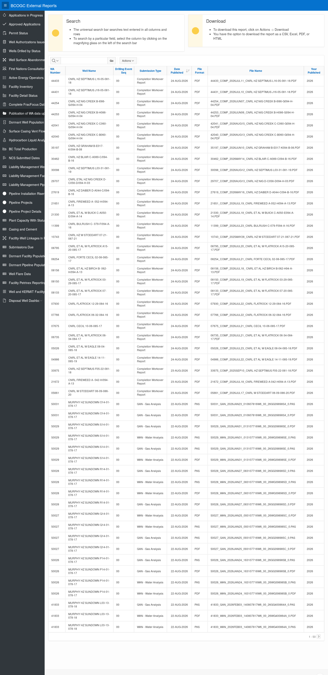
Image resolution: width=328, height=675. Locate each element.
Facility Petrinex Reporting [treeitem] (27, 282)
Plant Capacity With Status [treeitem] (27, 220)
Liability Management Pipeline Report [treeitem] (35, 184)
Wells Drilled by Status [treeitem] (24, 51)
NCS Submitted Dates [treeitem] (24, 158)
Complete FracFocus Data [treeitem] (27, 104)
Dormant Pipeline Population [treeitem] (29, 265)
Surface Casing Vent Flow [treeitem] (27, 131)
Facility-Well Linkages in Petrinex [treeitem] (32, 238)
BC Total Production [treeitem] (23, 149)
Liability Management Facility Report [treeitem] (34, 175)
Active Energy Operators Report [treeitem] (31, 77)
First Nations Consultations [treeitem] (28, 68)
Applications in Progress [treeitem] (26, 15)
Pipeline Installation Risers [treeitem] (27, 193)
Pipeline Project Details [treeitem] (25, 211)
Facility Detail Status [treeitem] (23, 95)
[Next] (319, 636)
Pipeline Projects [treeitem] (20, 202)
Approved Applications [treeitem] (24, 24)
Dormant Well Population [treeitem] (26, 122)
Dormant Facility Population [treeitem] (28, 256)
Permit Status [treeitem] (18, 33)
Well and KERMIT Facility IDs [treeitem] (29, 291)
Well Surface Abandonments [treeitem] (29, 60)
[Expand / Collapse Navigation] (5, 5)
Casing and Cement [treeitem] (23, 229)
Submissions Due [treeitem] (21, 247)
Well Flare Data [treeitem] (20, 274)
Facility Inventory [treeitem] (21, 86)
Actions (126, 60)
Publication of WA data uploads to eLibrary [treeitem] (39, 113)
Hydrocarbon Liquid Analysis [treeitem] (29, 140)
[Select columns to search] (55, 60)
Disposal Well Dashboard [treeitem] (26, 300)
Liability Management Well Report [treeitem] (32, 167)
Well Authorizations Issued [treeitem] (27, 42)
